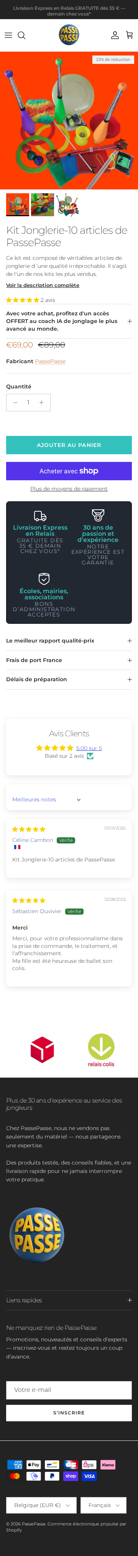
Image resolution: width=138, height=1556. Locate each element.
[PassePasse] (69, 35)
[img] (28, 829)
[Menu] (8, 35)
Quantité (18, 386)
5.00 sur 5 (89, 748)
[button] (23, 300)
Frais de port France (34, 660)
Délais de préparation (36, 679)
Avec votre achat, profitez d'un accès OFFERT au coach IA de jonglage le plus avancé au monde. (61, 321)
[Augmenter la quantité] (43, 402)
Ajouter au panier (69, 445)
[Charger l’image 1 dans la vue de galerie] (69, 120)
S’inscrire (69, 1413)
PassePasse (50, 361)
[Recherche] (25, 35)
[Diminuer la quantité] (13, 402)
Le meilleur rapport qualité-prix (50, 640)
